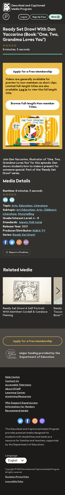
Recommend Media (16, 410)
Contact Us (12, 381)
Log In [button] (24, 17)
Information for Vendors (20, 406)
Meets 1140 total (30, 222)
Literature (41, 205)
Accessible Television (18, 384)
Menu (54, 17)
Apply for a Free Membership (32, 71)
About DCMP (13, 388)
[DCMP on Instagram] (35, 421)
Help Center (12, 377)
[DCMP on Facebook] (27, 421)
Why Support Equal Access (21, 402)
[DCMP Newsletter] (42, 421)
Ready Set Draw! (23, 234)
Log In (23, 89)
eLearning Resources (18, 396)
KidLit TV (39, 230)
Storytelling (26, 214)
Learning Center (15, 392)
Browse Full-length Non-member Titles (32, 105)
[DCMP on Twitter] (20, 421)
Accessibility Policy (14, 481)
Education (25, 205)
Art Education (25, 209)
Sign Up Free (39, 17)
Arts (15, 205)
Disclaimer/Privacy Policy (17, 477)
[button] (5, 242)
